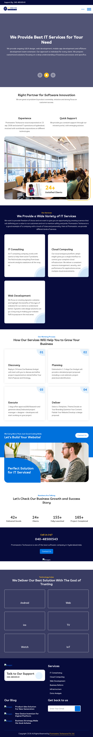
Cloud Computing (62, 247)
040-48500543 (19, 2)
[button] (40, 73)
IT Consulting (16, 247)
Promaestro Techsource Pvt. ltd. (62, 731)
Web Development (19, 293)
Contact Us (82, 433)
